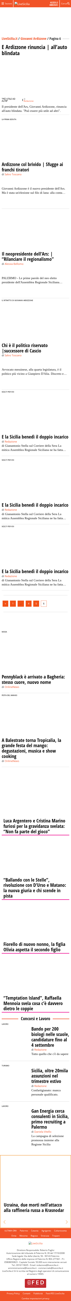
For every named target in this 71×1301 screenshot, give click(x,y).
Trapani (56, 1235)
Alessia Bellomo (14, 264)
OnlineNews (12, 687)
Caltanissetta (60, 1230)
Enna (14, 1235)
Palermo (24, 1230)
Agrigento (46, 1230)
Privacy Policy (13, 1293)
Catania (34, 1230)
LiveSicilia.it (9, 38)
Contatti (26, 1293)
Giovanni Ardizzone (33, 38)
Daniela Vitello (42, 1131)
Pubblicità (38, 1293)
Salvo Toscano (13, 174)
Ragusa (34, 1235)
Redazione (29, 100)
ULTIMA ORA (10, 1230)
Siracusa (45, 1235)
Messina (23, 1235)
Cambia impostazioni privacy (35, 1298)
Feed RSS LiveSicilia (55, 1293)
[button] (4, 1222)
